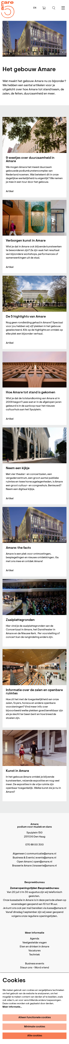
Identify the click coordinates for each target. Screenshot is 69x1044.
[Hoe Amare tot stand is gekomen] (34, 369)
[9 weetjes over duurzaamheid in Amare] (34, 135)
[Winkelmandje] (44, 7)
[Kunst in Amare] (34, 748)
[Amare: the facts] (34, 525)
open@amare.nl (42, 861)
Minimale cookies (34, 1026)
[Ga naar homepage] (6, 6)
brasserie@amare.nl (45, 865)
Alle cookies (34, 1035)
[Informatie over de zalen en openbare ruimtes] (34, 667)
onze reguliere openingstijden (39, 916)
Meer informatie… (12, 1007)
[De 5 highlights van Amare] (34, 294)
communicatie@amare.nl (41, 853)
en (34, 8)
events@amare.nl (46, 857)
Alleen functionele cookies (34, 1017)
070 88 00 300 (34, 844)
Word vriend (41, 967)
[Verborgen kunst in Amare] (34, 218)
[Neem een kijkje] (34, 445)
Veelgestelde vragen (34, 942)
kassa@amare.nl (56, 908)
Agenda (34, 938)
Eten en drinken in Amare (34, 946)
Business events (34, 963)
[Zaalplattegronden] (34, 597)
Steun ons (26, 967)
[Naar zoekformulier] (53, 7)
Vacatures (34, 950)
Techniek (34, 954)
